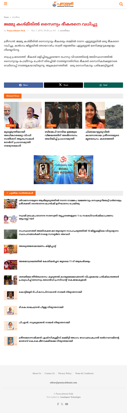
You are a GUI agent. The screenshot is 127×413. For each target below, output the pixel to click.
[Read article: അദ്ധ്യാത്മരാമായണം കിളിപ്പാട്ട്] (10, 249)
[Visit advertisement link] (63, 169)
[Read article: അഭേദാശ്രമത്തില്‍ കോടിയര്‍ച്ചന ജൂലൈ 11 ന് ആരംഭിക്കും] (10, 264)
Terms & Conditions (84, 373)
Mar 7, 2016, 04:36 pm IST (43, 30)
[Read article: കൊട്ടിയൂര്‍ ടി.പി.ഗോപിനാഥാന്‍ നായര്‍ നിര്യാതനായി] (10, 295)
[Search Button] (121, 4)
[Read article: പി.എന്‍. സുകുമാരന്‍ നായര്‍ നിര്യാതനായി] (10, 326)
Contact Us (50, 373)
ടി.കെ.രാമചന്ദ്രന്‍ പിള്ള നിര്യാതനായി (41, 307)
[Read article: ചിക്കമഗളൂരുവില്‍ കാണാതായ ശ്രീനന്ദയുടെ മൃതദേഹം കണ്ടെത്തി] (104, 115)
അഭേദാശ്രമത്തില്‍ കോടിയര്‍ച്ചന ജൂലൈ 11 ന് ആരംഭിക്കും (54, 261)
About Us (36, 373)
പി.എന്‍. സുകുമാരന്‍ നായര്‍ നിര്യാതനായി (44, 322)
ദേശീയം (16, 17)
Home (6, 17)
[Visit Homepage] (63, 4)
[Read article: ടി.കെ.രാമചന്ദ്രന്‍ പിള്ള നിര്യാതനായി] (10, 310)
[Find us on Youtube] (66, 404)
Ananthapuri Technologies (70, 397)
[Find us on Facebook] (58, 404)
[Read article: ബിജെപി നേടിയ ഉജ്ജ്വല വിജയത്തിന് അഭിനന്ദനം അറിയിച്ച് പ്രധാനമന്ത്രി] (63, 115)
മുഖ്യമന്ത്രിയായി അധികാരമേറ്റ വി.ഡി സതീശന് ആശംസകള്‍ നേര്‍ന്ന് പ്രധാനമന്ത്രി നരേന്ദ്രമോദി (19, 139)
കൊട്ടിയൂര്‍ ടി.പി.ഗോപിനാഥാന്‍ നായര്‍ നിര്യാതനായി (50, 292)
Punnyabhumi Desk (16, 30)
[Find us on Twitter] (62, 404)
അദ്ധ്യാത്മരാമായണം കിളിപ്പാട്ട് (37, 246)
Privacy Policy (65, 373)
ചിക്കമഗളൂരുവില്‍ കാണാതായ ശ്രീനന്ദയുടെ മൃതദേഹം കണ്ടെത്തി (102, 135)
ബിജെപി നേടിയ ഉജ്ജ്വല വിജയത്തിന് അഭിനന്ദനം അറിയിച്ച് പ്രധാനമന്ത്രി (61, 135)
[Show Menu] (5, 4)
